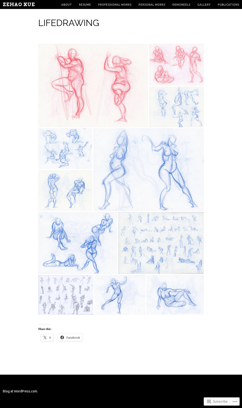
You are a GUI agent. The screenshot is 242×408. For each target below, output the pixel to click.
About (66, 4)
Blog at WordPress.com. (20, 391)
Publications (228, 4)
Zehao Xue (19, 4)
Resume (85, 4)
